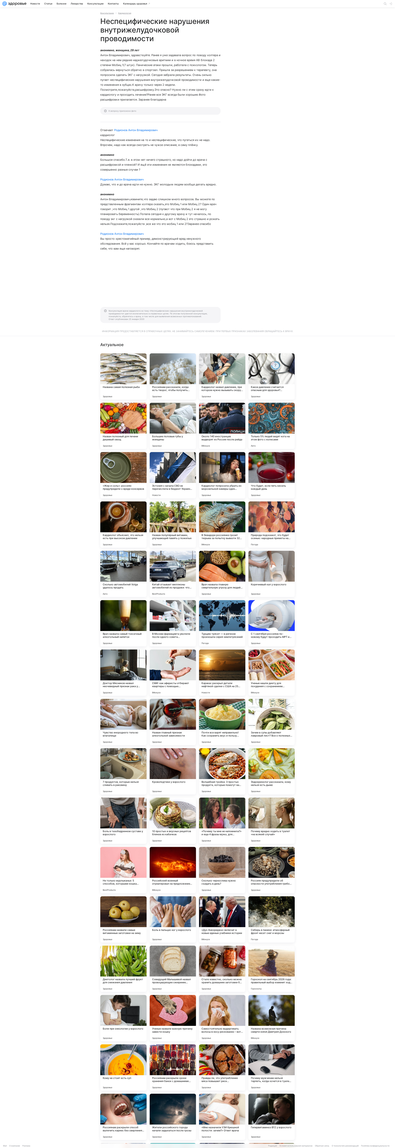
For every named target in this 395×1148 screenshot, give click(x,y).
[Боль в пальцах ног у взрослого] (173, 919)
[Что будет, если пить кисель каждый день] (271, 475)
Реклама (26, 1146)
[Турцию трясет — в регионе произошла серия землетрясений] (222, 623)
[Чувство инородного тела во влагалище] (123, 722)
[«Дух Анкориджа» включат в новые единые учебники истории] (222, 919)
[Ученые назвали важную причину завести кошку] (173, 1018)
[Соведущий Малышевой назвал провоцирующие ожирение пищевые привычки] (173, 969)
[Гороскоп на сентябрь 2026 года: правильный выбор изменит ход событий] (271, 969)
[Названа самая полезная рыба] (123, 376)
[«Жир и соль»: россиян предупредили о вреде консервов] (123, 475)
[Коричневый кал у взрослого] (271, 574)
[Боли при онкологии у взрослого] (123, 1018)
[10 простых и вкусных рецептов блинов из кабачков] (173, 821)
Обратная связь (322, 1146)
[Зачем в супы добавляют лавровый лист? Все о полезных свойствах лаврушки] (271, 722)
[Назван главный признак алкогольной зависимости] (173, 722)
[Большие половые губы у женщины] (173, 426)
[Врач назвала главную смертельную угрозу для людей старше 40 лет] (222, 574)
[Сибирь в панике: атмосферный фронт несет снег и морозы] (271, 919)
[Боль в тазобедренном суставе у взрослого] (123, 821)
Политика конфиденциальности (375, 1146)
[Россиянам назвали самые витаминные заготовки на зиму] (123, 919)
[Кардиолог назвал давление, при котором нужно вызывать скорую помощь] (222, 376)
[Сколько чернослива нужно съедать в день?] (222, 870)
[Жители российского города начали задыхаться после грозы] (173, 1117)
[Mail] (4, 3)
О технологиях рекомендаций (345, 1146)
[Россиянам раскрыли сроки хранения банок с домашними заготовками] (173, 1067)
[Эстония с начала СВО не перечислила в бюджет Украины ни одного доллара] (173, 475)
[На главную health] (17, 3)
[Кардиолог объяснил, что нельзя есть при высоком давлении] (123, 524)
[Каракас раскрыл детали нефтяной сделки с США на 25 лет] (222, 672)
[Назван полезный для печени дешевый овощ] (123, 426)
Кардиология (124, 13)
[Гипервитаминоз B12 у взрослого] (271, 1117)
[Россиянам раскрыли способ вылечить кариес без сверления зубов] (123, 1117)
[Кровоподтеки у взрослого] (173, 771)
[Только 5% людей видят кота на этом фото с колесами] (271, 426)
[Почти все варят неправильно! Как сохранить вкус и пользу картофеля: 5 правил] (222, 722)
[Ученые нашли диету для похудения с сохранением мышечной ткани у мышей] (271, 672)
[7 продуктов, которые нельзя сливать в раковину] (123, 771)
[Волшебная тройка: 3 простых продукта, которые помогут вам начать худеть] (222, 771)
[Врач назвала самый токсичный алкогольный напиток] (123, 623)
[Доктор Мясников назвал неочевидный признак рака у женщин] (123, 672)
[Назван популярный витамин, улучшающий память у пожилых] (173, 524)
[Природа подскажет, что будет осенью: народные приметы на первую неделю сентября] (271, 524)
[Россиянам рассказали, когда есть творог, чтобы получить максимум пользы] (173, 376)
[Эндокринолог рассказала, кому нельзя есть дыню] (271, 771)
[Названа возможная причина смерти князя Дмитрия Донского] (271, 1018)
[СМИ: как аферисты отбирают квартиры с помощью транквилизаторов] (173, 672)
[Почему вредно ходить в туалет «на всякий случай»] (271, 821)
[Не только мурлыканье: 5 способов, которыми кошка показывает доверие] (123, 870)
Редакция (272, 1146)
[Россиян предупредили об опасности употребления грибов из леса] (271, 870)
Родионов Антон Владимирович (136, 130)
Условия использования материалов (295, 1146)
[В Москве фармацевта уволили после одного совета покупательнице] (173, 623)
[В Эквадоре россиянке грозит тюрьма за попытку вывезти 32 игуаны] (222, 524)
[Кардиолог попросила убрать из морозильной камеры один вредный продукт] (222, 475)
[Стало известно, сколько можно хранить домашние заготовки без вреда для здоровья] (222, 969)
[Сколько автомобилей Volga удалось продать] (123, 574)
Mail (5, 1146)
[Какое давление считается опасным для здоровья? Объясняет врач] (271, 376)
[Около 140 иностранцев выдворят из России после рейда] (222, 426)
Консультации (107, 13)
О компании (14, 1146)
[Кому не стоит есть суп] (123, 1067)
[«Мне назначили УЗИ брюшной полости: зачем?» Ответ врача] (222, 1117)
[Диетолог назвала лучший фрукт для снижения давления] (123, 969)
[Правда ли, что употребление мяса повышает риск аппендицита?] (222, 1067)
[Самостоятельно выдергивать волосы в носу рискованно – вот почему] (222, 1018)
